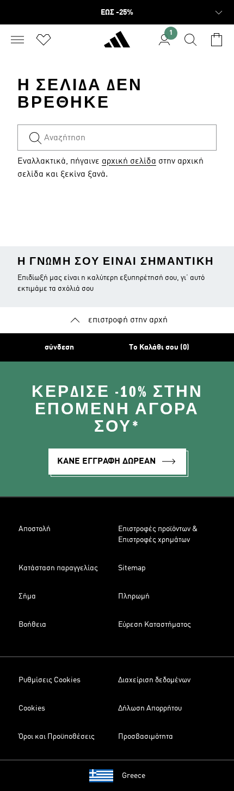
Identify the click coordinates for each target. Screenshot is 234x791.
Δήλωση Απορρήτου (150, 708)
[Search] (190, 40)
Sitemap (132, 568)
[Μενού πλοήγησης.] (17, 40)
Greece (133, 776)
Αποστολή (35, 529)
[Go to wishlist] (43, 40)
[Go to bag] (217, 40)
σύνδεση (59, 347)
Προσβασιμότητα (145, 736)
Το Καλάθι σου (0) (159, 347)
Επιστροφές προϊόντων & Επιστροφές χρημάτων (158, 534)
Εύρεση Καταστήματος (154, 624)
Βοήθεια (32, 624)
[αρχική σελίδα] (117, 44)
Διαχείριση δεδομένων (154, 680)
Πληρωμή (134, 596)
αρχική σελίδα (129, 161)
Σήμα (27, 596)
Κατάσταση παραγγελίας (58, 568)
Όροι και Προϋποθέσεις (57, 736)
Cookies (32, 708)
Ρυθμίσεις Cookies (50, 680)
